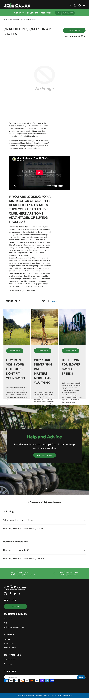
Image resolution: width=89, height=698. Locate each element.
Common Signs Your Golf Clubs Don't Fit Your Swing (15, 369)
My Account (8, 619)
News (10, 19)
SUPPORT (15, 606)
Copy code (69, 13)
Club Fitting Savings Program (14, 627)
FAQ (5, 623)
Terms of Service (10, 647)
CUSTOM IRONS (74, 30)
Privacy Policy (9, 643)
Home (5, 19)
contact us (39, 286)
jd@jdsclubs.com (10, 660)
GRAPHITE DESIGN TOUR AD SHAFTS (25, 19)
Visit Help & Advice (44, 455)
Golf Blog (7, 639)
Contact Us (8, 664)
